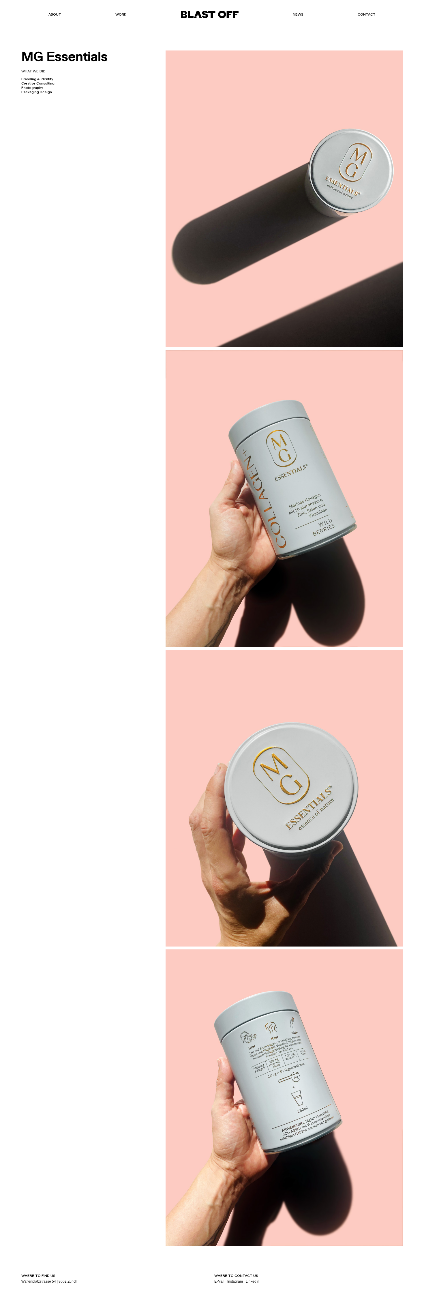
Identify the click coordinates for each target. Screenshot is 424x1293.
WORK (120, 14)
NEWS (298, 14)
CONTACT (367, 14)
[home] (210, 14)
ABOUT (54, 14)
